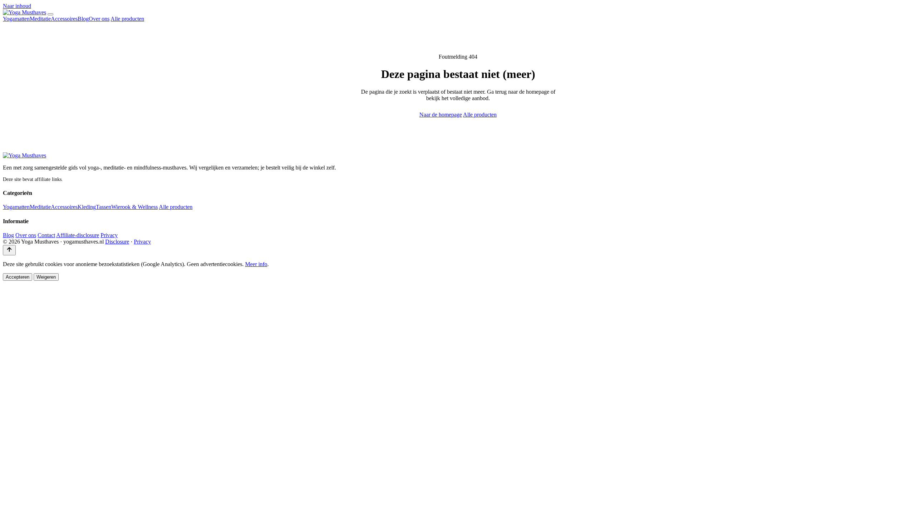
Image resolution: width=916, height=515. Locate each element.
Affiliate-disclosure (77, 235)
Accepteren (17, 277)
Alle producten (127, 19)
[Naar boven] (9, 250)
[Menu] (50, 14)
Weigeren (46, 277)
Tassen (103, 207)
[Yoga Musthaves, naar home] (24, 12)
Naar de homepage (440, 115)
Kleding (87, 207)
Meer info (256, 264)
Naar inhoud (17, 6)
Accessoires (64, 19)
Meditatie (40, 19)
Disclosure (117, 242)
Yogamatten (16, 19)
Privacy (109, 235)
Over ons (99, 19)
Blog (83, 19)
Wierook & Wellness (134, 207)
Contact (46, 235)
